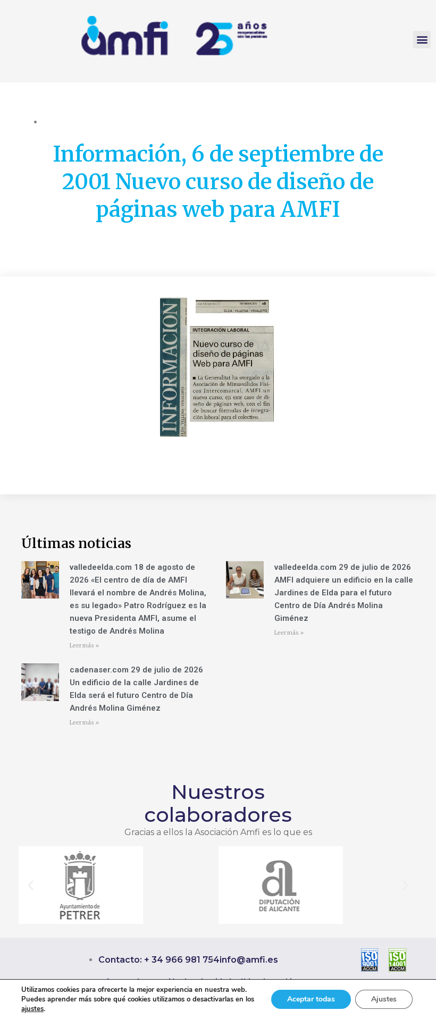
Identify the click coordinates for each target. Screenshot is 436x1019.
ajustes (32, 1009)
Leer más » (84, 645)
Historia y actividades (80, 122)
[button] (422, 39)
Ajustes (384, 999)
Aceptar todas (311, 999)
